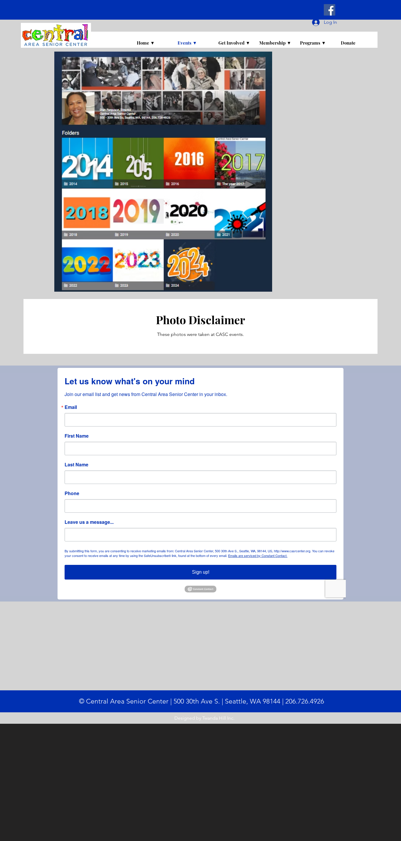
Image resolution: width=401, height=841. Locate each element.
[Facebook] (329, 10)
